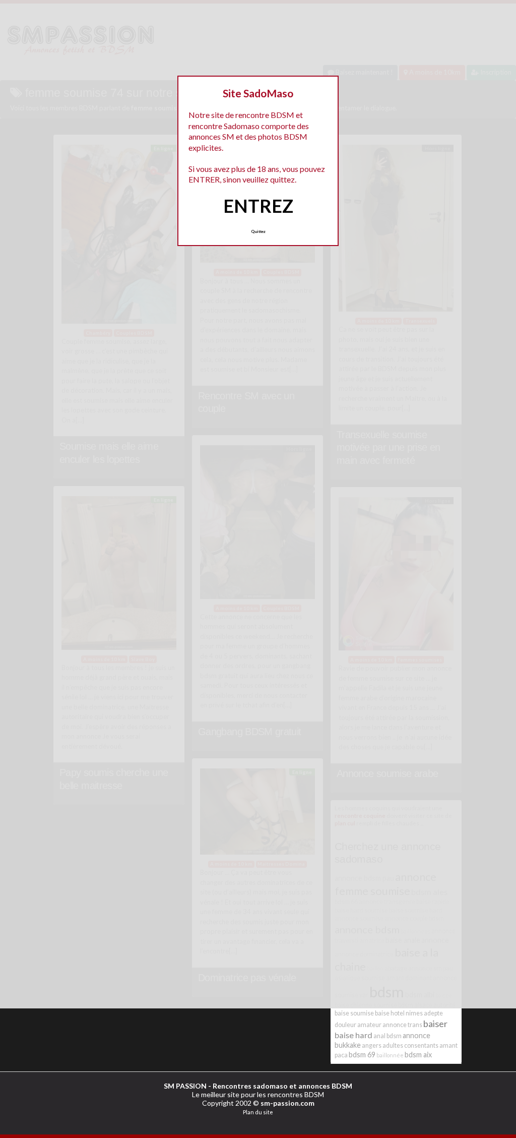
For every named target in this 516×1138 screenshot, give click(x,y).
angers (371, 1045)
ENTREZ (258, 206)
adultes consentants (410, 1045)
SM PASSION (185, 1086)
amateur (369, 1025)
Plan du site (258, 1112)
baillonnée (390, 1055)
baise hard (353, 1035)
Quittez (258, 231)
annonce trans (402, 1025)
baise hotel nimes (399, 1013)
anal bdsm (387, 1036)
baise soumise (354, 1013)
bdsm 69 (362, 1054)
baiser (435, 1023)
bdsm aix (418, 1054)
